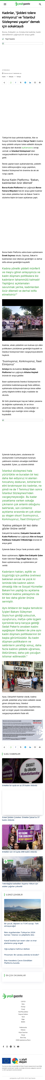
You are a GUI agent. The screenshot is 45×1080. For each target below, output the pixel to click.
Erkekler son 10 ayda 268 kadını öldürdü (19, 852)
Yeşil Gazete (10, 39)
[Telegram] (25, 82)
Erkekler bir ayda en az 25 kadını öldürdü (19, 785)
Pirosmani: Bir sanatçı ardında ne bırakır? (21, 955)
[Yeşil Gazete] (3, 39)
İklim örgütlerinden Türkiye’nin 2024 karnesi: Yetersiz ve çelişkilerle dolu (19, 933)
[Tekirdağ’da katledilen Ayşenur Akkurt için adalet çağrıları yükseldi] (22, 868)
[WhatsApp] (11, 82)
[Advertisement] (22, 111)
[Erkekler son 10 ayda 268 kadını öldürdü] (22, 837)
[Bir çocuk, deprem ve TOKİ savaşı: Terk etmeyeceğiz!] (22, 910)
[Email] (35, 82)
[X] (20, 82)
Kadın (4, 76)
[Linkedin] (30, 82)
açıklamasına (27, 148)
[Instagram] (7, 1046)
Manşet (11, 76)
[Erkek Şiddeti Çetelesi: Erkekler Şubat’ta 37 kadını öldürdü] (22, 802)
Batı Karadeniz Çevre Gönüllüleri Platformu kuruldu (18, 961)
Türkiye (19, 76)
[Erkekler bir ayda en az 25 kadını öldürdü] (22, 770)
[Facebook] (16, 82)
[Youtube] (18, 1046)
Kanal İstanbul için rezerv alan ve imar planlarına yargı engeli (20, 941)
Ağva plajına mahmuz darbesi (17, 949)
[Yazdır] (40, 82)
